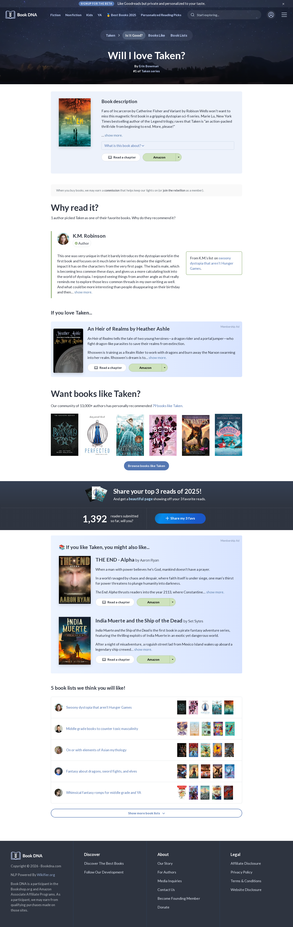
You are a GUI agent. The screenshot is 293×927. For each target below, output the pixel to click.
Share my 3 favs (182, 518)
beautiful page (141, 499)
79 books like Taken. (167, 405)
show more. (114, 135)
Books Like (156, 35)
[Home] (24, 15)
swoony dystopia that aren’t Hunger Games (211, 263)
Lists (179, 35)
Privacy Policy (241, 872)
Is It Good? (134, 35)
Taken (110, 35)
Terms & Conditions (246, 881)
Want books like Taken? (96, 393)
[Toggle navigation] (284, 14)
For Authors (166, 872)
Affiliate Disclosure (246, 863)
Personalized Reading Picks (161, 15)
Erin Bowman (149, 66)
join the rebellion (174, 190)
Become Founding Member (178, 898)
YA (100, 15)
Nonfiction (73, 15)
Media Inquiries (169, 881)
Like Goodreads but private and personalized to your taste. (161, 3)
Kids (89, 15)
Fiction (55, 15)
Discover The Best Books (104, 863)
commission (112, 190)
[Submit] (192, 14)
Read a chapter (124, 157)
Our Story (165, 863)
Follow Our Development (104, 872)
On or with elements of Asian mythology (96, 750)
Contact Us (166, 889)
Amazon (159, 157)
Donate (163, 907)
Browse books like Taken (146, 466)
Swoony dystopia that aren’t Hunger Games (99, 707)
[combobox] (224, 14)
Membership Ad (230, 326)
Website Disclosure (246, 889)
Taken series (150, 71)
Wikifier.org (46, 875)
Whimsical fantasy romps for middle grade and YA (103, 792)
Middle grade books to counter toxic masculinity (102, 729)
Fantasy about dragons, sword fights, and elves (101, 771)
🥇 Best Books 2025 (121, 15)
